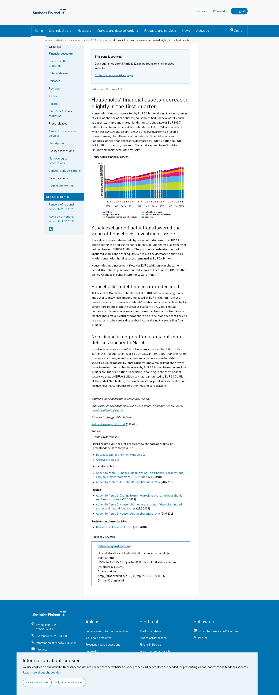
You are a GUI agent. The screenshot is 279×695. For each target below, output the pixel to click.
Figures (53, 103)
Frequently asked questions (103, 644)
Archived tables (106, 460)
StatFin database (150, 631)
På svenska (220, 11)
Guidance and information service (107, 631)
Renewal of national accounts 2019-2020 (62, 206)
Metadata (84, 30)
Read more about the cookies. (42, 672)
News (186, 30)
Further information (61, 185)
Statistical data (60, 30)
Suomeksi (201, 11)
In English (239, 11)
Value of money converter (156, 651)
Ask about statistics (99, 637)
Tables (53, 96)
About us (202, 30)
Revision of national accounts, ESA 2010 (61, 219)
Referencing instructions (114, 546)
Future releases (58, 73)
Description (56, 143)
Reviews (54, 88)
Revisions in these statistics (60, 113)
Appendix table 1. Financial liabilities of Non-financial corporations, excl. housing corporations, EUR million (140, 475)
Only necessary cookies (68, 682)
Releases (54, 81)
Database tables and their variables (119, 454)
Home (39, 30)
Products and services (160, 30)
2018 (94, 40)
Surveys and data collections (117, 30)
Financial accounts (78, 40)
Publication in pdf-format (108, 424)
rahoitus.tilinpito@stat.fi (107, 410)
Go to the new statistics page (114, 75)
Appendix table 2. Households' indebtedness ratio (128, 482)
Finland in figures (150, 644)
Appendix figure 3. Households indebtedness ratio (128, 513)
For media (92, 651)
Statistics (59, 40)
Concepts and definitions (65, 170)
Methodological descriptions (58, 160)
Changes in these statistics (59, 63)
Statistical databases (153, 637)
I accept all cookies (37, 682)
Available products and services (63, 133)
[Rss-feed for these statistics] (65, 230)
